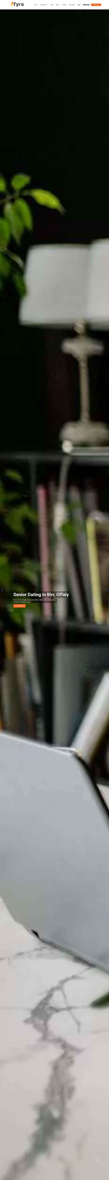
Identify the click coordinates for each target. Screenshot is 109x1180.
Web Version (72, 4)
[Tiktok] (85, 5)
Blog (57, 4)
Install (51, 4)
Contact (64, 4)
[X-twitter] (88, 5)
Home (35, 4)
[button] (107, 590)
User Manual (43, 4)
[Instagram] (83, 5)
